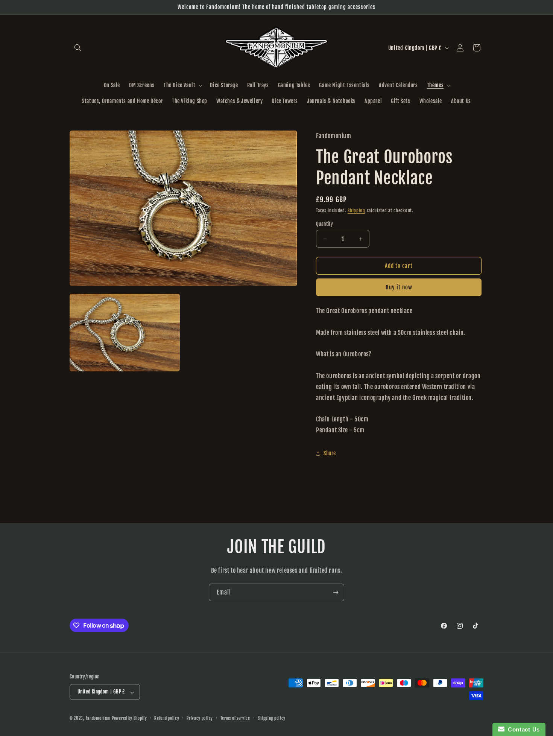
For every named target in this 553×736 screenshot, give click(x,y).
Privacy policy (200, 718)
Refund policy (166, 718)
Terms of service (235, 718)
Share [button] (330, 453)
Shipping (356, 210)
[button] (78, 48)
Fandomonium (98, 718)
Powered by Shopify (129, 718)
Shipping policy (272, 718)
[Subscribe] (335, 592)
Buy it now (399, 287)
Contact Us (522, 729)
